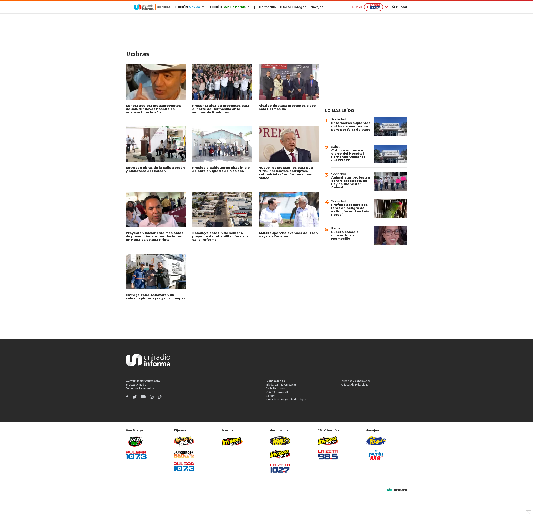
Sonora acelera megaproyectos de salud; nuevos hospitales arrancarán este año (153, 109)
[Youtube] (143, 396)
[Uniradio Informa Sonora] (152, 7)
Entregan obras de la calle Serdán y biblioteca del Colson (155, 169)
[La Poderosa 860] (184, 455)
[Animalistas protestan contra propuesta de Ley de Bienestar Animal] (390, 181)
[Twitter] (135, 396)
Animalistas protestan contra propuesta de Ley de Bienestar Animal (350, 182)
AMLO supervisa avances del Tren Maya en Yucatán (288, 234)
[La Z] (280, 468)
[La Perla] (376, 455)
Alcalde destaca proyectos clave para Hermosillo (287, 107)
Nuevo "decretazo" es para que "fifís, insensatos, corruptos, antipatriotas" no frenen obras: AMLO (286, 173)
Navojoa (317, 7)
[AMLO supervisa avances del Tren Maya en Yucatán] (289, 209)
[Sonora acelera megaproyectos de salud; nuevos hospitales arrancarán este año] (156, 82)
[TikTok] (160, 396)
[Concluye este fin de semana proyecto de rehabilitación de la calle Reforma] (222, 209)
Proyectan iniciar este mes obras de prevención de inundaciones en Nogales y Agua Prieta (154, 236)
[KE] (376, 440)
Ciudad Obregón (293, 7)
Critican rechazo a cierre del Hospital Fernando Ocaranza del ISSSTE (348, 155)
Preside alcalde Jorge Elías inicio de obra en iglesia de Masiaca (221, 169)
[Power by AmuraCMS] (396, 490)
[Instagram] (152, 396)
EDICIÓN (187, 7)
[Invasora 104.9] (232, 441)
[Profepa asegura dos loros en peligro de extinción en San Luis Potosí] (390, 208)
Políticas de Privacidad (354, 384)
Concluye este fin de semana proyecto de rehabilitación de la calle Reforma (220, 236)
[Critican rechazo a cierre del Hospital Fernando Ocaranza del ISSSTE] (390, 154)
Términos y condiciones (355, 380)
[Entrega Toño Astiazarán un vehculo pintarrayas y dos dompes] (156, 271)
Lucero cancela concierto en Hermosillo (345, 235)
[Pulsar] (136, 455)
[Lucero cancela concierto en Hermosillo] (390, 235)
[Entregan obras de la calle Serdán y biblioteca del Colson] (156, 144)
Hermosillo (267, 7)
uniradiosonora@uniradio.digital (286, 399)
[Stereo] (280, 440)
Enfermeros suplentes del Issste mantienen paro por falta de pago (350, 126)
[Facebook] (127, 396)
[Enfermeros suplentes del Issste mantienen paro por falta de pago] (390, 126)
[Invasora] (136, 441)
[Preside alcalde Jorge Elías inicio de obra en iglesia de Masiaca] (222, 144)
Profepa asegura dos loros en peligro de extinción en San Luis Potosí (350, 210)
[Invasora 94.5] (184, 441)
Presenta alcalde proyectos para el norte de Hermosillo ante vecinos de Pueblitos (220, 109)
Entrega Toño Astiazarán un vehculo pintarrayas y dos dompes (156, 296)
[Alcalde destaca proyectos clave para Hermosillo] (289, 82)
